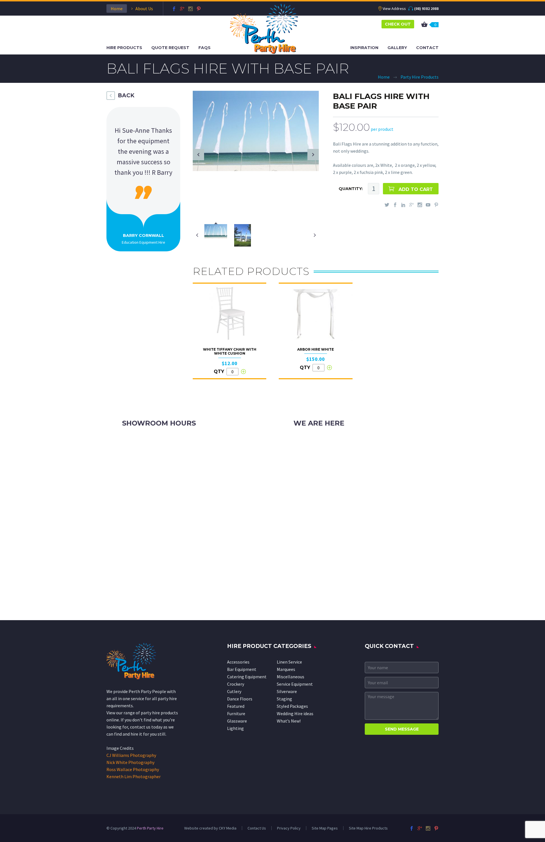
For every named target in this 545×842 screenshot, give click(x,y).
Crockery (235, 684)
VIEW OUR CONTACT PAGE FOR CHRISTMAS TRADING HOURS (181, 461)
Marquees (286, 669)
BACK (126, 95)
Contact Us (257, 828)
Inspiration (364, 47)
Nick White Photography (130, 762)
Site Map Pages (325, 828)
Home (117, 8)
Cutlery (234, 691)
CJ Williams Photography (131, 755)
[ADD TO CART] (243, 371)
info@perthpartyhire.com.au (334, 453)
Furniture (236, 713)
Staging (284, 699)
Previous (198, 154)
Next (313, 154)
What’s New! (289, 721)
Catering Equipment (247, 676)
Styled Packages (292, 706)
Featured (235, 706)
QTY (219, 371)
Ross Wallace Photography (132, 769)
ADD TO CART (416, 189)
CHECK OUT (398, 24)
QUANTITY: (351, 188)
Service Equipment (295, 684)
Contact (427, 47)
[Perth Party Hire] (264, 28)
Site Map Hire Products (368, 828)
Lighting (235, 728)
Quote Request (170, 47)
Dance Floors (239, 699)
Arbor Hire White (315, 349)
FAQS (204, 47)
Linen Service (289, 662)
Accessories (238, 662)
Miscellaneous (290, 676)
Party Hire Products (420, 77)
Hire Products (124, 47)
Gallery (397, 47)
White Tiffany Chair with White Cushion (229, 351)
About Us (144, 8)
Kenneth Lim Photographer (133, 776)
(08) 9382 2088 (426, 8)
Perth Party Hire (150, 828)
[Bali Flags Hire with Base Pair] (256, 130)
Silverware (287, 691)
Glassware (237, 721)
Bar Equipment (241, 669)
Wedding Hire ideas (295, 713)
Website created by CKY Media (210, 828)
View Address (394, 8)
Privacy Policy (289, 828)
